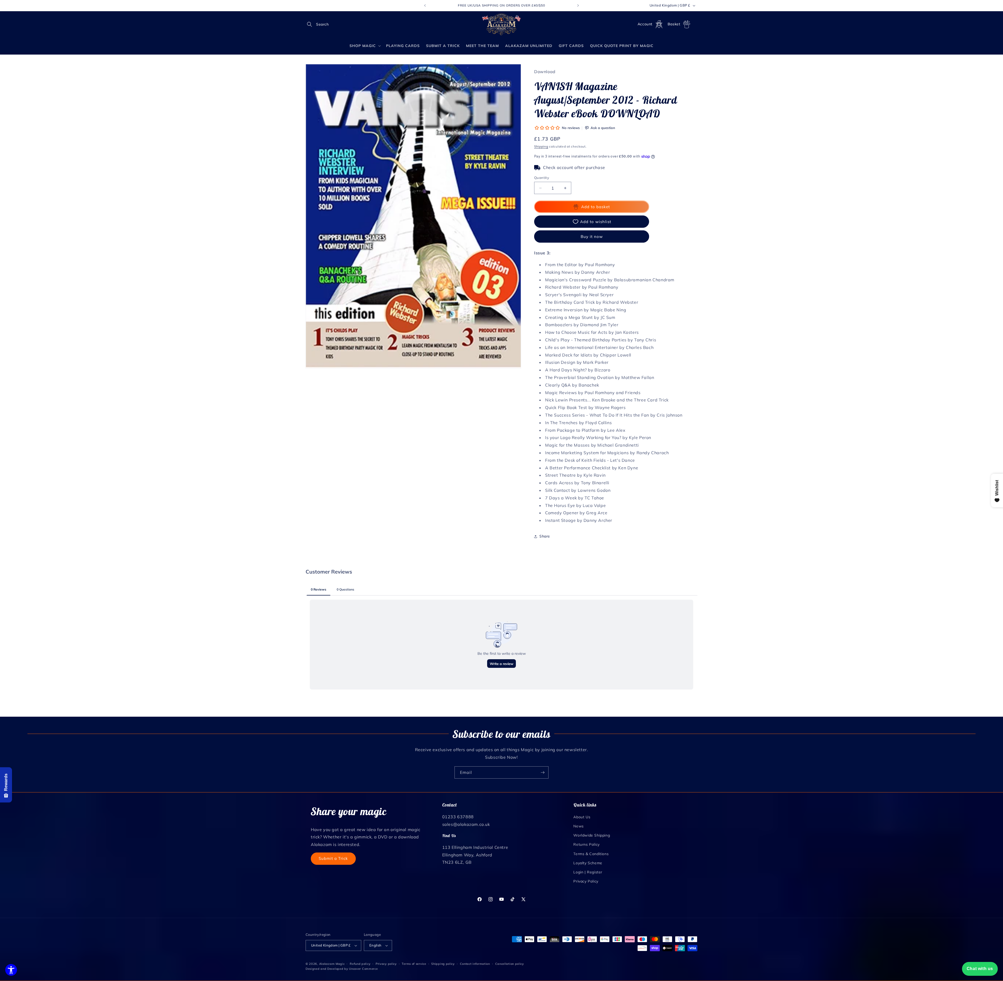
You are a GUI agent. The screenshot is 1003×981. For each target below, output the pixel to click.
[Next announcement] (578, 5)
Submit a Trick (333, 858)
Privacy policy (386, 964)
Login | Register (587, 872)
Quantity (541, 178)
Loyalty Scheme (587, 863)
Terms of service (414, 964)
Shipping (541, 146)
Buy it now (592, 236)
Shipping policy (443, 964)
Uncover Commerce (363, 969)
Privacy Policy (585, 881)
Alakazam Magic (332, 964)
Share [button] (544, 536)
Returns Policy (586, 844)
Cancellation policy (509, 964)
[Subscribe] (542, 772)
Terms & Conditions (591, 853)
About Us (581, 817)
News (578, 826)
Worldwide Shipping (591, 835)
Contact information (475, 964)
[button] (311, 24)
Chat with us (980, 968)
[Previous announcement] (425, 5)
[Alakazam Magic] (501, 24)
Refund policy (360, 964)
